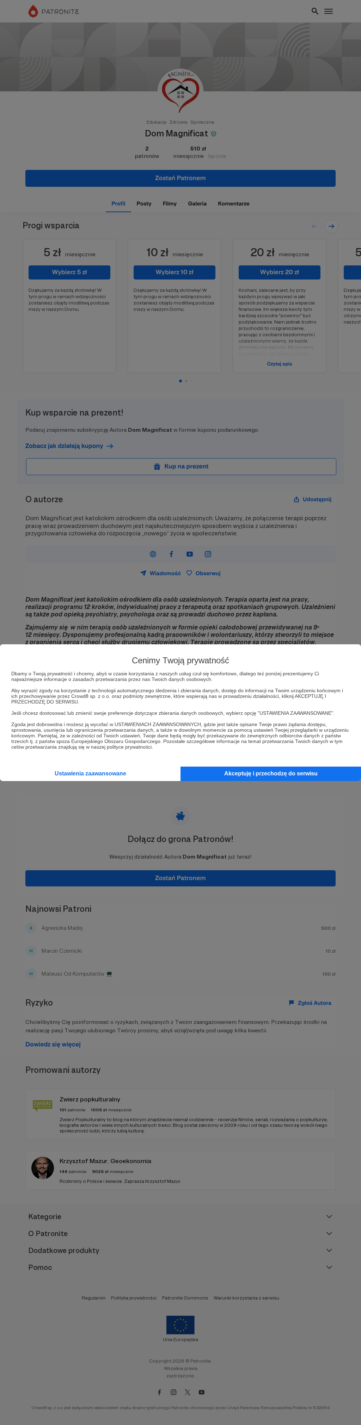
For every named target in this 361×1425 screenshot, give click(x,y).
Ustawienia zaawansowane (90, 773)
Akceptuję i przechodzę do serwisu (271, 773)
